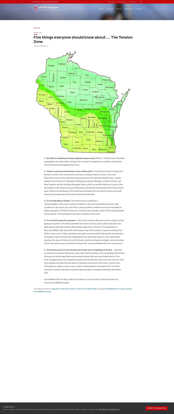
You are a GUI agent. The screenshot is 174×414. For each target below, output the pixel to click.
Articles (110, 9)
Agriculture (56, 289)
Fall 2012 (64, 289)
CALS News (132, 2)
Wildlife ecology (44, 291)
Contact (138, 9)
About (101, 9)
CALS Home (111, 2)
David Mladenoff (111, 289)
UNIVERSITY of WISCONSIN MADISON (45, 2)
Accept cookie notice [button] (156, 408)
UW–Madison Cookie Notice (109, 409)
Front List (80, 289)
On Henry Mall (90, 289)
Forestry (72, 289)
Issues (119, 9)
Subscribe (128, 9)
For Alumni (122, 2)
